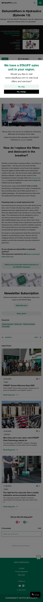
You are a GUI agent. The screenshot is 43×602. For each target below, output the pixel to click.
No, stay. (21, 87)
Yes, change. (21, 92)
